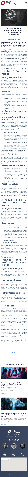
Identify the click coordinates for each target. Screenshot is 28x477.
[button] (26, 3)
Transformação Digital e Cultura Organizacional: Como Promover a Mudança (12, 384)
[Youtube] (18, 440)
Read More (4, 393)
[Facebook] (15, 440)
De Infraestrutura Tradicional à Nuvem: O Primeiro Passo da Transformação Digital (13, 415)
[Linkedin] (9, 440)
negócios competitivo (18, 275)
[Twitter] (12, 440)
